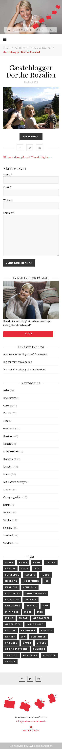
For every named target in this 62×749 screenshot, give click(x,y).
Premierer (28, 630)
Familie (7, 413)
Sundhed (8, 543)
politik (6, 504)
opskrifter (13, 624)
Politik (10, 630)
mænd (9, 618)
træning (11, 655)
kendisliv (30, 587)
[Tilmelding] (31, 300)
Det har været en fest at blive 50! (32, 48)
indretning (31, 581)
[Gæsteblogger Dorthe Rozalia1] (31, 108)
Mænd (6, 474)
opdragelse (41, 618)
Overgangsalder (12, 497)
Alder (6, 390)
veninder (49, 655)
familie (10, 568)
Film (5, 420)
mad (45, 605)
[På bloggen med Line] (31, 17)
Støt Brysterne (16, 649)
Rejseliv (46, 630)
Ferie (24, 568)
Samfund (8, 520)
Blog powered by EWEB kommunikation (31, 745)
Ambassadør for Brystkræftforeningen (25, 354)
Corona (7, 405)
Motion (7, 489)
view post (31, 136)
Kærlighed (12, 605)
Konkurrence (10, 451)
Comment (8, 212)
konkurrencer (35, 593)
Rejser (7, 512)
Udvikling (30, 655)
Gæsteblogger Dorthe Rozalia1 (31, 71)
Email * (7, 187)
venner (10, 661)
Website (8, 200)
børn (36, 562)
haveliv (30, 574)
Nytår (23, 618)
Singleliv (7, 527)
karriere (11, 587)
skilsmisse (38, 636)
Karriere (8, 436)
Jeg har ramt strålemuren (17, 361)
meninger (12, 612)
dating (51, 562)
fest (37, 568)
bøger (23, 562)
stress (41, 642)
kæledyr (30, 599)
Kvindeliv (8, 459)
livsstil (31, 605)
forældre (12, 574)
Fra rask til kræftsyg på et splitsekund (24, 369)
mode (28, 612)
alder (9, 562)
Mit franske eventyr (14, 481)
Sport (27, 642)
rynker (10, 636)
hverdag (11, 581)
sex (23, 636)
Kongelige (12, 593)
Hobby (45, 574)
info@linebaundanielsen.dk (31, 721)
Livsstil (7, 466)
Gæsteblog (9, 428)
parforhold (35, 624)
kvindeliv (12, 599)
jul (46, 581)
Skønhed (8, 535)
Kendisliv (8, 443)
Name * (7, 174)
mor (40, 612)
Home (6, 48)
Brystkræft (9, 397)
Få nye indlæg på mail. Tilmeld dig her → (28, 157)
